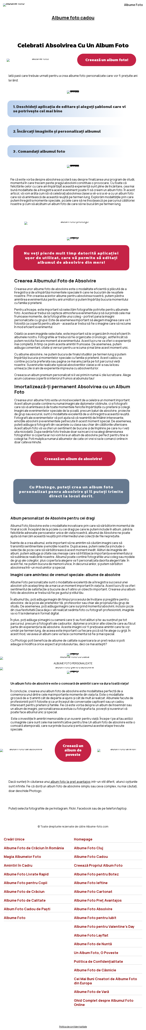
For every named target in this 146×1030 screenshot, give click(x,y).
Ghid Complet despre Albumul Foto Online (103, 1002)
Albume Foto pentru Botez (96, 874)
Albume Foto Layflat (91, 935)
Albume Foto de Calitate (25, 900)
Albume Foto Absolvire (93, 909)
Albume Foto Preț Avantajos (98, 900)
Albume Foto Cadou (91, 856)
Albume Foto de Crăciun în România (34, 848)
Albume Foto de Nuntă (93, 944)
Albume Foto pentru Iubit (95, 917)
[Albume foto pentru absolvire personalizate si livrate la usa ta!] (14, 4)
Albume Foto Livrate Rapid (26, 874)
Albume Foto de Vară (91, 991)
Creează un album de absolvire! (73, 459)
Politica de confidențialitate (73, 1026)
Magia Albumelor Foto (22, 856)
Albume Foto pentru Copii (25, 882)
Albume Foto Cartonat (93, 891)
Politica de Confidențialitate (98, 961)
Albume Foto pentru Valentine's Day (104, 926)
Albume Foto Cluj (88, 848)
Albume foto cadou (73, 17)
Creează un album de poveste (73, 750)
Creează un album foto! (106, 60)
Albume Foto (133, 4)
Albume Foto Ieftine (91, 882)
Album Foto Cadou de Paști (27, 909)
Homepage (83, 839)
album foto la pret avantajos (70, 782)
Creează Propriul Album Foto (98, 865)
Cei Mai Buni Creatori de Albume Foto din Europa (105, 981)
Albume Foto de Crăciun (24, 891)
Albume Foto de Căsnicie (95, 970)
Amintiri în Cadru (18, 865)
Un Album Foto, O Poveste (96, 952)
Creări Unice (14, 839)
